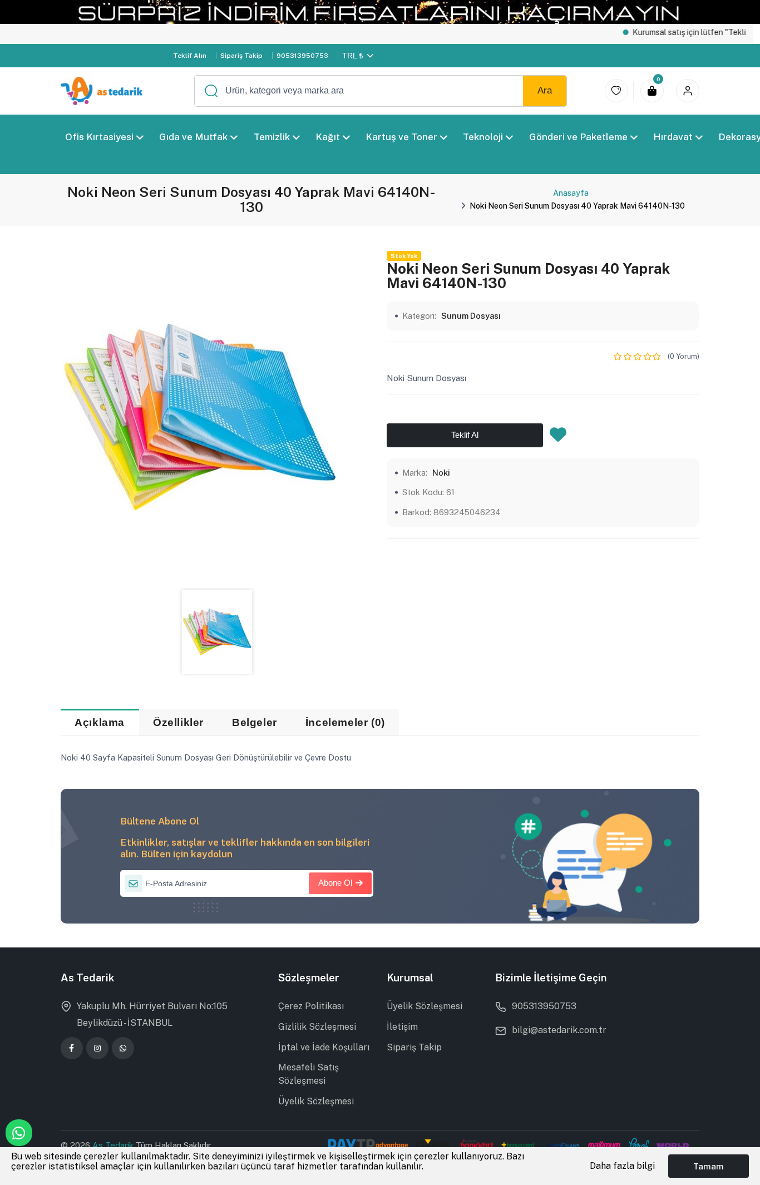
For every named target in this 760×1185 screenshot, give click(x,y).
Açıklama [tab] (100, 722)
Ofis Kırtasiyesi (99, 136)
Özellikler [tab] (178, 722)
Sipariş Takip (241, 56)
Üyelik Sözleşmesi (316, 1101)
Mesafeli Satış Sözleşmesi (308, 1074)
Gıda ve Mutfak (193, 136)
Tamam (708, 1166)
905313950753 (302, 56)
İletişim (402, 1026)
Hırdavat (673, 136)
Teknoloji (483, 136)
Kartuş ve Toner (401, 136)
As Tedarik (114, 1145)
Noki (441, 472)
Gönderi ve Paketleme (578, 136)
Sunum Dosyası (471, 315)
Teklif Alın (189, 56)
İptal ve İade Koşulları (323, 1047)
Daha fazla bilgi (622, 1166)
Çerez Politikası (311, 1006)
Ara (544, 90)
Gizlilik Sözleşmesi (317, 1026)
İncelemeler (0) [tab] (345, 722)
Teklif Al (464, 435)
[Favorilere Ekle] (558, 437)
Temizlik (271, 136)
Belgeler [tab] (254, 722)
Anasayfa (571, 193)
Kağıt (327, 136)
